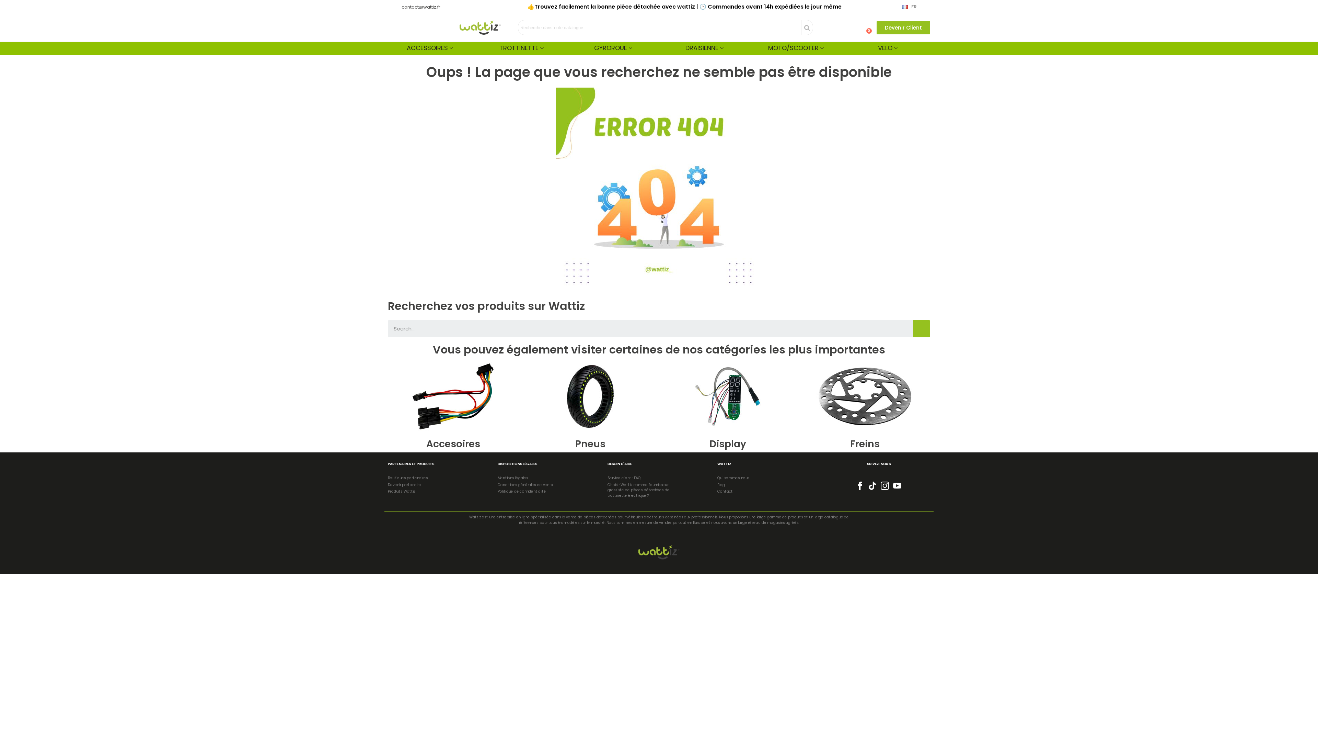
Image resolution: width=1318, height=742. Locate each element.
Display (727, 444)
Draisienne (701, 48)
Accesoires (453, 444)
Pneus (590, 444)
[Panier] (866, 27)
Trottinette (519, 48)
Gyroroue (610, 48)
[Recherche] (921, 328)
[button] (903, 27)
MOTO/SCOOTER (793, 48)
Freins (865, 444)
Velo (885, 48)
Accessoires (427, 48)
